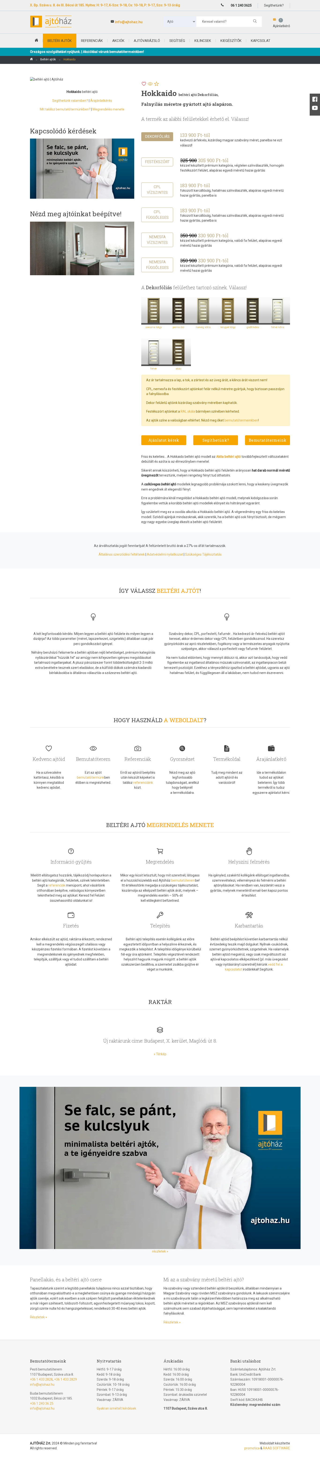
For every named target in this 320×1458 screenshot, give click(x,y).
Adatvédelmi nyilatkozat (165, 554)
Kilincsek (202, 41)
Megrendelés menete (108, 109)
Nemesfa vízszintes (157, 240)
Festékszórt (157, 162)
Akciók (118, 41)
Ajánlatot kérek (163, 440)
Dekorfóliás (157, 136)
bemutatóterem (183, 880)
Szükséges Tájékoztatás (203, 554)
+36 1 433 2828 (41, 1379)
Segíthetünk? (215, 440)
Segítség (177, 41)
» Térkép (160, 1054)
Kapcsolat (260, 41)
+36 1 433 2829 (65, 1379)
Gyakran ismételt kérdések (116, 1408)
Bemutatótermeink (267, 440)
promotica (252, 1448)
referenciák (56, 885)
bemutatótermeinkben (241, 420)
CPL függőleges (157, 215)
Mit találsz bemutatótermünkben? (65, 109)
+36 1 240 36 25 (41, 1403)
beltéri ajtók (60, 41)
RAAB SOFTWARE (276, 1448)
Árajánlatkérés (101, 101)
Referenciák (92, 41)
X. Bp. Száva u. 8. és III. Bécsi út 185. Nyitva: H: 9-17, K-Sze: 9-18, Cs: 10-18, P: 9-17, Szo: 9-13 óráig (105, 5)
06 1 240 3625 (241, 5)
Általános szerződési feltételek (122, 554)
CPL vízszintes (157, 190)
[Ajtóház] (31, 59)
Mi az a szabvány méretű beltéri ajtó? (204, 1279)
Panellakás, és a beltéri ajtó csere (66, 1279)
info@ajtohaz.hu (129, 22)
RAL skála (188, 411)
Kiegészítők (231, 41)
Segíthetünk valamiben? (70, 101)
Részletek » (38, 1317)
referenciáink (143, 782)
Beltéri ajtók (48, 59)
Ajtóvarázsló (147, 41)
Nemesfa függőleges (157, 265)
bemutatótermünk (90, 777)
